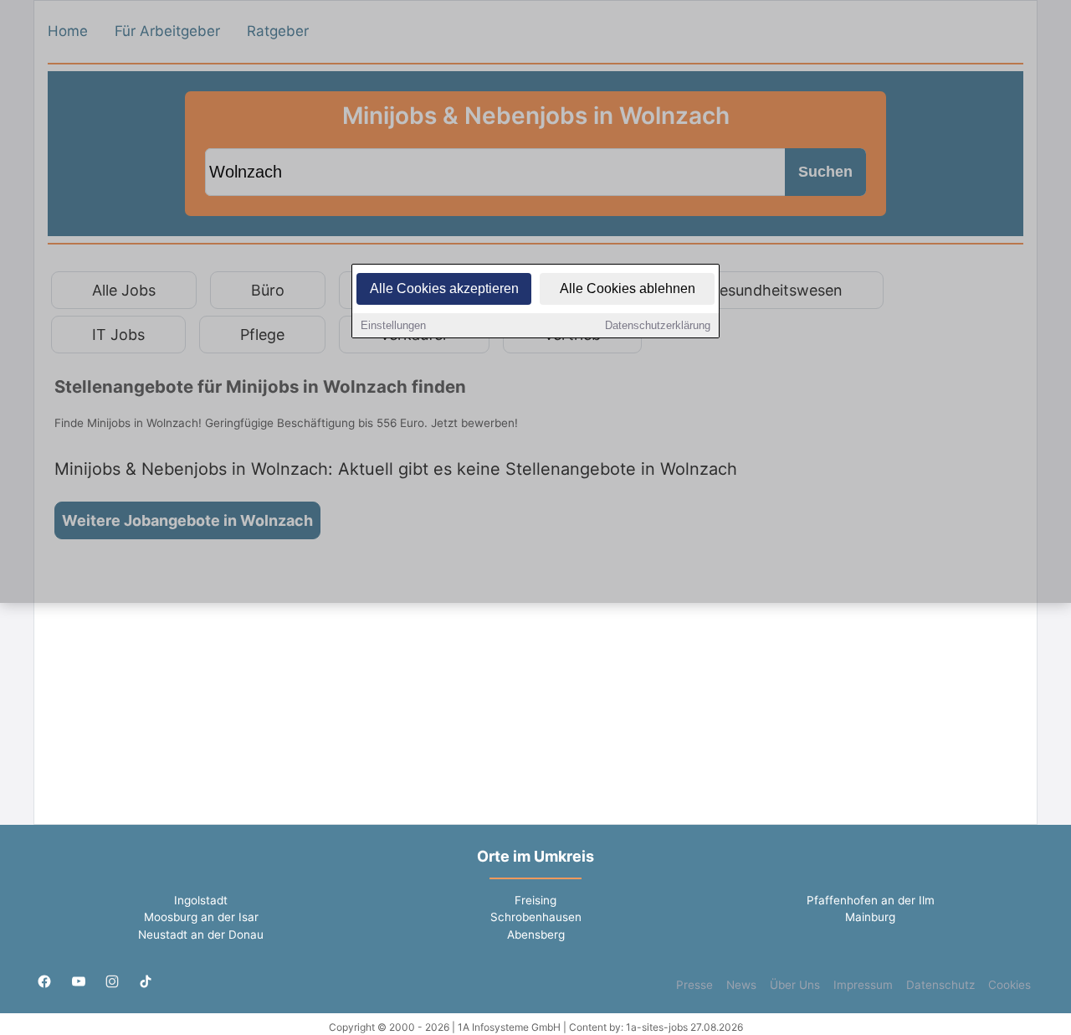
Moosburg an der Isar (201, 917)
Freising (535, 900)
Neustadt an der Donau (201, 934)
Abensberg (536, 934)
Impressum (863, 984)
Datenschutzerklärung (657, 325)
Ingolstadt (201, 900)
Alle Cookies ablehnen (627, 288)
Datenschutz (940, 984)
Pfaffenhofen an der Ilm (871, 900)
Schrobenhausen (536, 917)
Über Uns (795, 984)
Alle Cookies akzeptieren (444, 288)
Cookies (1009, 984)
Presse (694, 984)
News (741, 984)
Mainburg (870, 917)
